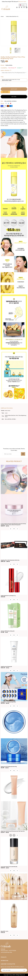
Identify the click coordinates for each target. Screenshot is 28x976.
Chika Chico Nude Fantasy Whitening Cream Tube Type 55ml (13, 831)
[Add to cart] (14, 528)
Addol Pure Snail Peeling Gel (6, 666)
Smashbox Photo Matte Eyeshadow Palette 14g (10, 560)
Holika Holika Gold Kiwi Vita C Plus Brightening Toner (11, 80)
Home (2, 16)
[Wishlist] (24, 7)
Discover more (22, 1)
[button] (23, 5)
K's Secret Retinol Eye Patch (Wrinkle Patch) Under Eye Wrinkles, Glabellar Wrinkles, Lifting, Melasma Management (13, 524)
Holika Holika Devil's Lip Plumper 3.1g (8, 595)
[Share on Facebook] (6, 103)
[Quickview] (10, 528)
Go (23, 454)
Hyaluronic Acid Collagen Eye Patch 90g (9, 766)
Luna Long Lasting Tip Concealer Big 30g (9, 866)
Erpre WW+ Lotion (4, 931)
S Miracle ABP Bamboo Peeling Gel (7, 631)
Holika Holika (7, 410)
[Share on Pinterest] (10, 103)
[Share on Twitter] (8, 103)
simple (6, 412)
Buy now (14, 96)
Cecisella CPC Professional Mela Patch (8, 701)
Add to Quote (5, 92)
